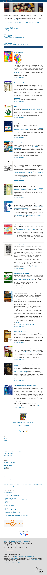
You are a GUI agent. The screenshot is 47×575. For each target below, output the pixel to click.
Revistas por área (11, 22)
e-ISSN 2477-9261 (33, 266)
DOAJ (27, 215)
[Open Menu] (4, 1)
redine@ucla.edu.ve (21, 324)
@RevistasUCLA (10, 550)
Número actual (21, 77)
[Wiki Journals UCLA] (24, 431)
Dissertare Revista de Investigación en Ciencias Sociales (25, 162)
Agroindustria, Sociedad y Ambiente (11, 28)
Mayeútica (6, 508)
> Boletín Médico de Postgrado (10, 498)
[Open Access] (13, 526)
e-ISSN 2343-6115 (17, 98)
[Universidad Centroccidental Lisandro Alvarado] (23, 421)
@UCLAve (20, 545)
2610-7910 (37, 405)
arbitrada (15, 368)
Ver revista (16, 77)
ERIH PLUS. (36, 215)
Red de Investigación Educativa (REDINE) (12, 512)
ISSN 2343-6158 (26, 266)
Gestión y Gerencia (7, 36)
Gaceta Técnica (7, 34)
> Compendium (7, 501)
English (5, 438)
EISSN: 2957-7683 (22, 193)
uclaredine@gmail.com (30, 324)
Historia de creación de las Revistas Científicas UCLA (14, 451)
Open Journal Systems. (16, 19)
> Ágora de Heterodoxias (8, 494)
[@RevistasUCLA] (20, 431)
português (6, 442)
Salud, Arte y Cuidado (8, 43)
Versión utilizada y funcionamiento (10, 476)
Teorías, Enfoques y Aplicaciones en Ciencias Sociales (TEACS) (16, 515)
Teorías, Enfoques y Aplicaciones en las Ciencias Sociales (25, 385)
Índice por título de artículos (9, 462)
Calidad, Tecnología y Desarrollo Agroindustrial (23, 142)
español (5, 440)
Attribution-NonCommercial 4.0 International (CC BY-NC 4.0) (25, 556)
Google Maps (12, 545)
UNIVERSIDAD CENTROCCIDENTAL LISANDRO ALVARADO (23, 422)
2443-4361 (16, 73)
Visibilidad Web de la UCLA (9, 453)
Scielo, (32, 215)
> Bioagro (5, 496)
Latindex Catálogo (18, 215)
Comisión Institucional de (23, 423)
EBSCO (39, 215)
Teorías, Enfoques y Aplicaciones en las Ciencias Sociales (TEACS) (16, 44)
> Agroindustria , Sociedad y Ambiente (11, 495)
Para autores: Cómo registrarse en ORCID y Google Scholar (15, 448)
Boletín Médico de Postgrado (9, 30)
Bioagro (5, 29)
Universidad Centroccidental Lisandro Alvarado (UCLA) (32, 14)
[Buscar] (6, 468)
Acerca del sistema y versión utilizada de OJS (12, 562)
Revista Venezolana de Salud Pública (11, 42)
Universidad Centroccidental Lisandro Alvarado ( (23, 298)
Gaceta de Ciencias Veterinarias (10, 35)
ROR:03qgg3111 (17, 72)
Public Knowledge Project (35, 559)
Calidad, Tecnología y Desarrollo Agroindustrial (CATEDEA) (15, 31)
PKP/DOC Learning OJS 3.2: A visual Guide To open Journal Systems (16, 478)
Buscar (38, 22)
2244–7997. (17, 322)
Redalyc (23, 215)
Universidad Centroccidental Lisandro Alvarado (33, 71)
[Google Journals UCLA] (27, 431)
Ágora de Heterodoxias (8, 27)
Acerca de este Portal (8, 455)
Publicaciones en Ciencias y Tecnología (11, 38)
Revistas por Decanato (19, 22)
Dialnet (29, 215)
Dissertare (6, 33)
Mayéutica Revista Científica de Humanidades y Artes (24, 244)
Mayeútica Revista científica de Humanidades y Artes (14, 37)
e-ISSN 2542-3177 (22, 176)
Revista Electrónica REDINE (9, 39)
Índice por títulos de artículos (30, 22)
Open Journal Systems (14, 558)
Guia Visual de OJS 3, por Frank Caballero (12, 481)
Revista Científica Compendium (10, 41)
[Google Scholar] (23, 534)
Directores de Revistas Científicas (23, 425)
